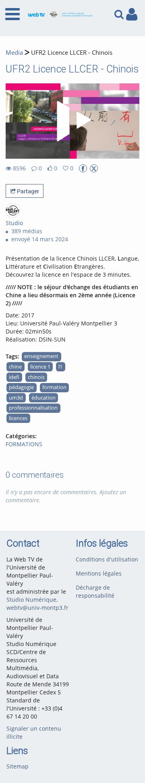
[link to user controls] (132, 14)
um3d (16, 397)
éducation (43, 397)
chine (15, 366)
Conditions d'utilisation (107, 559)
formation (54, 387)
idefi (14, 377)
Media (14, 52)
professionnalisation (33, 407)
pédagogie (21, 387)
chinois (36, 377)
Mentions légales (99, 573)
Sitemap (17, 766)
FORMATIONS (24, 444)
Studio (14, 223)
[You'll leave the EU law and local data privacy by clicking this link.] (83, 168)
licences (18, 418)
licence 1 (40, 366)
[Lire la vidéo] (72, 121)
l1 (60, 366)
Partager (27, 191)
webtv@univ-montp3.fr (37, 607)
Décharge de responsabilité (95, 591)
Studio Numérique (31, 599)
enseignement (41, 356)
